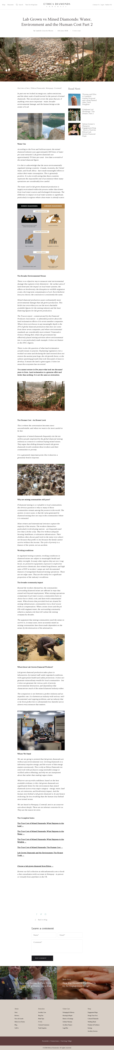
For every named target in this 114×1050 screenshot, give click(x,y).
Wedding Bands (92, 1022)
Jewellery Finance (67, 1025)
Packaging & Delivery (68, 1012)
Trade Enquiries (42, 1028)
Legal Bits (65, 1028)
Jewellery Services (93, 1031)
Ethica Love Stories (20, 1022)
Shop (3, 4)
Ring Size (40, 1015)
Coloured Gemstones (43, 1025)
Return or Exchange (68, 1018)
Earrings (90, 1028)
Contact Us (96, 4)
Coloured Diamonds (93, 1018)
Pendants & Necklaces (94, 1025)
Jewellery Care (42, 1012)
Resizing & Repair (67, 1015)
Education (10, 4)
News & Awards (19, 1018)
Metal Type (41, 1018)
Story (16, 1012)
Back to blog (42, 920)
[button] (19, 5)
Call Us (17, 1028)
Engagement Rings (93, 1012)
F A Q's (40, 1022)
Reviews (17, 1015)
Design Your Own (93, 1015)
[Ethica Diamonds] (57, 4)
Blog (16, 1025)
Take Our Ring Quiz (31, 4)
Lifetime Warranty (67, 1022)
